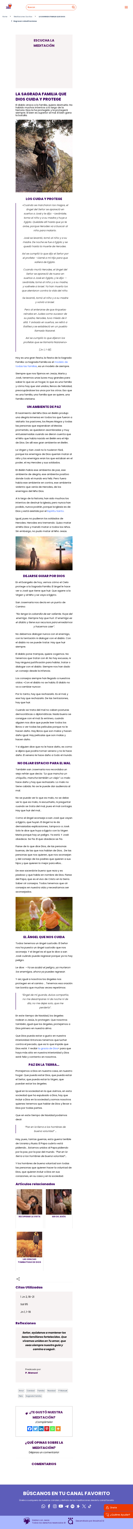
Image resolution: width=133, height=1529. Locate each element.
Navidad (51, 1390)
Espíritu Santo (55, 511)
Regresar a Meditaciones (24, 21)
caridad (31, 1390)
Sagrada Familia (33, 1396)
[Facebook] (29, 1428)
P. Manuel (63, 1390)
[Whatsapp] (52, 1428)
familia (41, 1390)
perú (21, 1396)
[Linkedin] (41, 1428)
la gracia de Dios (48, 1048)
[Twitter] (35, 1428)
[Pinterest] (46, 1428)
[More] (58, 1428)
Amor (21, 1390)
